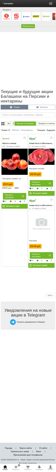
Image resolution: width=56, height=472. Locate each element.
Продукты (7, 10)
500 (49, 295)
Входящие (39, 469)
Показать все (28, 26)
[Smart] (26, 16)
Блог (38, 451)
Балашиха (8, 4)
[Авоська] (46, 16)
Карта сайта (26, 448)
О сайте (43, 448)
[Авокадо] (36, 16)
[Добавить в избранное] (25, 137)
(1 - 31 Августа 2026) (41, 145)
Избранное (16, 467)
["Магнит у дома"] (16, 16)
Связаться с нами (20, 451)
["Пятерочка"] (6, 16)
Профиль (50, 469)
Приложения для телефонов (28, 455)
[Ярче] (32, 138)
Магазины (27, 469)
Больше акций (28, 283)
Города (8, 448)
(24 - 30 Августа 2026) (11, 145)
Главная (5, 469)
